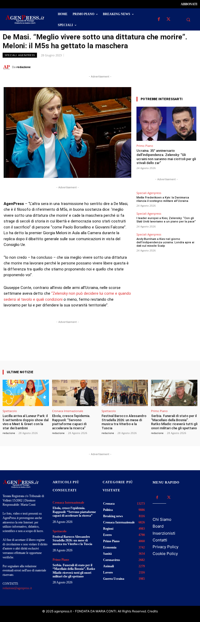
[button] (188, 19)
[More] (114, 346)
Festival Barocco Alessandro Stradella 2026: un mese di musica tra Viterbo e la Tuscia (124, 422)
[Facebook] (158, 19)
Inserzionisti (164, 533)
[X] (168, 19)
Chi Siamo (162, 519)
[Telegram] (192, 67)
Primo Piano (144, 145)
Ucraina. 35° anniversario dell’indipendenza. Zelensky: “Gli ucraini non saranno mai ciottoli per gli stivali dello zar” (166, 157)
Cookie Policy (165, 553)
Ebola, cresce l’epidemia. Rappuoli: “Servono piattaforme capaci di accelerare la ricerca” (71, 422)
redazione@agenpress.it (17, 588)
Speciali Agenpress (20, 55)
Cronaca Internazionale (67, 410)
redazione (23, 67)
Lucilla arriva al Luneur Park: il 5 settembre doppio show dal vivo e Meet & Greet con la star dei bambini (25, 422)
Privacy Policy (165, 546)
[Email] (180, 67)
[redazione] (7, 67)
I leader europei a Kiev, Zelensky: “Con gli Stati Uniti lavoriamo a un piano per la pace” (166, 219)
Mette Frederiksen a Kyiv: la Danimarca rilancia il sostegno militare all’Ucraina (162, 199)
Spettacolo (10, 410)
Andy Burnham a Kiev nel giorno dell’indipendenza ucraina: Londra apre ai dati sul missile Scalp (165, 242)
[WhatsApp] (168, 67)
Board (158, 526)
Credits (152, 611)
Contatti (160, 540)
